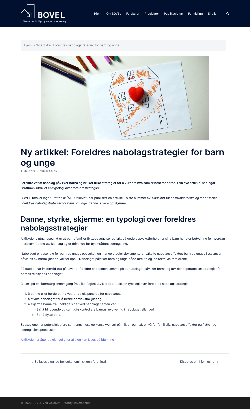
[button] (227, 13)
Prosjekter (152, 13)
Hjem (97, 13)
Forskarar (132, 13)
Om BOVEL (113, 13)
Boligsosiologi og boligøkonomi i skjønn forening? (70, 361)
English (213, 13)
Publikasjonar (173, 13)
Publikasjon (48, 171)
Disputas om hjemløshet (197, 361)
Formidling (195, 13)
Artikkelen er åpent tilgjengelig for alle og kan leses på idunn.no (67, 339)
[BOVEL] (43, 13)
